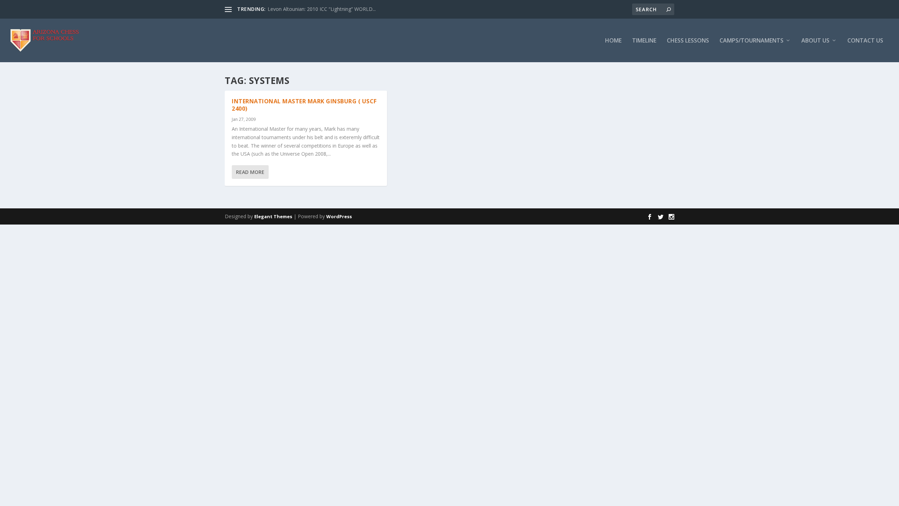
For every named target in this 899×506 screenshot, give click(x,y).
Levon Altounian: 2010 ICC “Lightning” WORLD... (322, 9)
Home (613, 41)
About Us (815, 41)
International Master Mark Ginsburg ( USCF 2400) (304, 104)
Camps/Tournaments (751, 41)
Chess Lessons (688, 41)
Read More (250, 172)
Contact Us (865, 41)
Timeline (644, 41)
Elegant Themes (273, 216)
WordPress (339, 216)
